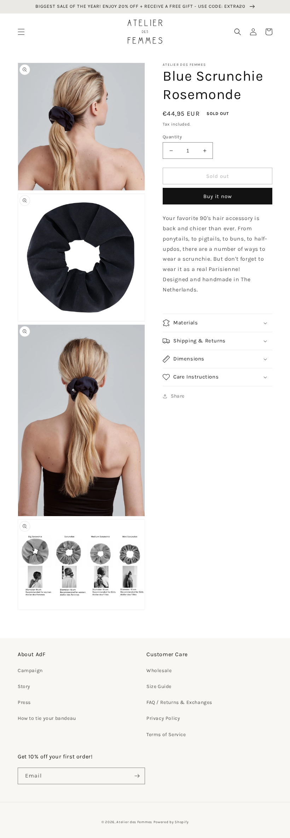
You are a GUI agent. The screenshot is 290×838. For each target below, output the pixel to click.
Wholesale (159, 670)
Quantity (172, 136)
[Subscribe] (137, 776)
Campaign (30, 670)
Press (24, 702)
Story (24, 686)
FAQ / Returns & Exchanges (179, 702)
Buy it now (217, 196)
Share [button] (178, 396)
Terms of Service (166, 735)
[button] (21, 32)
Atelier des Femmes (134, 822)
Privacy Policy (163, 718)
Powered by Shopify (171, 822)
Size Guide (159, 686)
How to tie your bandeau (47, 718)
